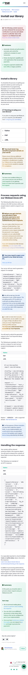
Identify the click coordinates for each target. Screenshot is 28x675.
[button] (24, 2)
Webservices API (7, 12)
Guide (15, 12)
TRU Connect (15, 10)
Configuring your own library (13, 119)
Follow (23, 648)
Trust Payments (5, 10)
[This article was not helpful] (7, 639)
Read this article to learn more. (11, 37)
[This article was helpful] (3, 639)
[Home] (6, 3)
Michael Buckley (8, 647)
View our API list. (7, 262)
